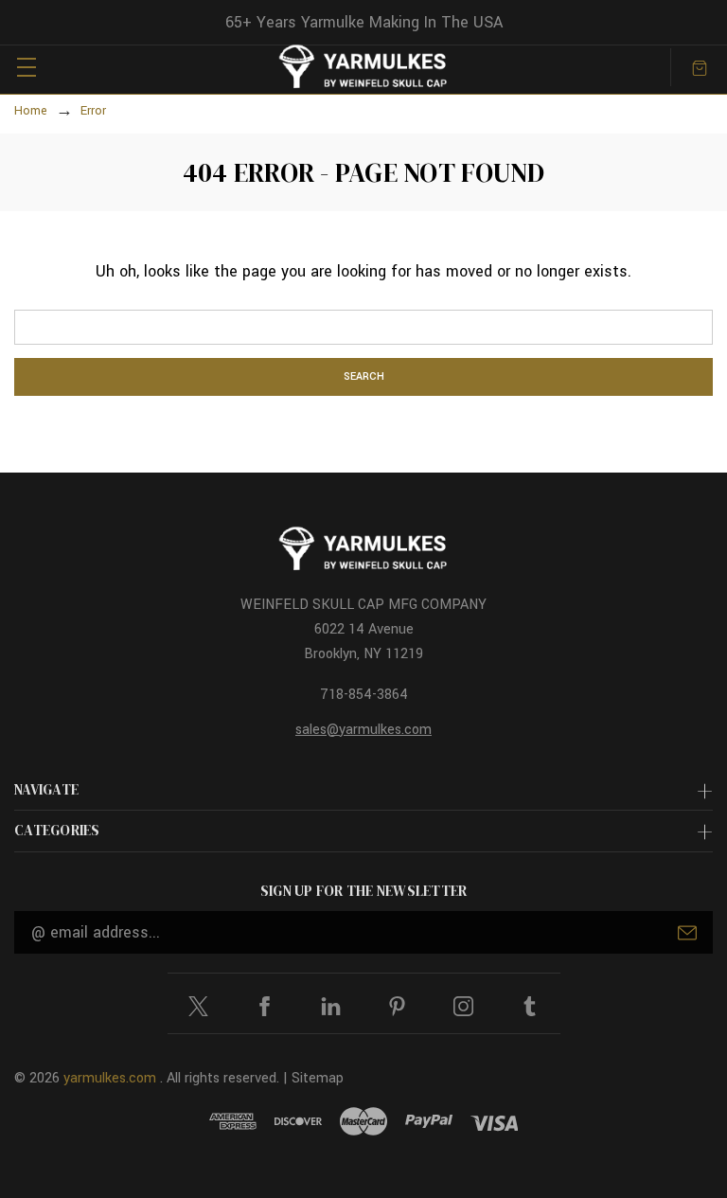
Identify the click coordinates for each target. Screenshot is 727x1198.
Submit (687, 932)
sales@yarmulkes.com (363, 730)
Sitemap (318, 1078)
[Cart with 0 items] (699, 67)
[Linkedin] (331, 1006)
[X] (198, 1006)
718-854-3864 (364, 695)
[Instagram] (463, 1006)
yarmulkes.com (109, 1078)
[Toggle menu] (26, 67)
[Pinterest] (397, 1006)
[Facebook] (265, 1006)
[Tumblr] (530, 1006)
